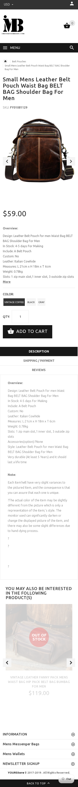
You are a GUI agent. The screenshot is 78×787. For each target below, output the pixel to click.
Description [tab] (39, 351)
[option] (39, 152)
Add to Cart (31, 331)
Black (31, 302)
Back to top (37, 783)
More (7, 281)
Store (16, 772)
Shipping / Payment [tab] (39, 360)
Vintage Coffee (14, 302)
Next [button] (71, 161)
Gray (41, 302)
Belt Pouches (19, 61)
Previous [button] (7, 161)
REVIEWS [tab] (39, 370)
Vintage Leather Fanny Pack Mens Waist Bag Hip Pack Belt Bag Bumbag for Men (39, 682)
